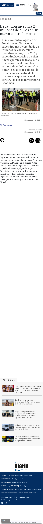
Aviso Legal (13, 497)
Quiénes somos (23, 497)
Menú (22, 4)
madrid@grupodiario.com (20, 482)
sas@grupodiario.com (34, 489)
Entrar (39, 13)
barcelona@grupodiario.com (23, 475)
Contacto (4, 497)
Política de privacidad (9, 500)
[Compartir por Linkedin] (2, 140)
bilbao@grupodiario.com (19, 479)
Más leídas (9, 380)
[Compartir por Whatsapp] (31, 140)
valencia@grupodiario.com (27, 486)
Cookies (5, 521)
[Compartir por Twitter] (37, 140)
